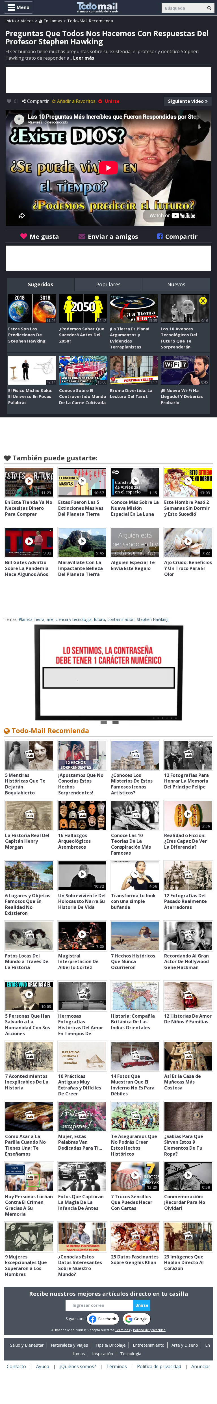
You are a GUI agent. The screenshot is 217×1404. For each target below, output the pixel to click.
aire (50, 619)
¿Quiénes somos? (77, 1366)
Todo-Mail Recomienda (90, 20)
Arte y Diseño (185, 1345)
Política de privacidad (149, 1330)
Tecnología (130, 1353)
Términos (122, 1330)
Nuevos (176, 284)
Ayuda (42, 1366)
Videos (27, 20)
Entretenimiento (148, 1345)
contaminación (120, 619)
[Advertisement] (108, 80)
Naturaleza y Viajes (69, 1345)
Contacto (16, 1366)
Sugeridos (40, 284)
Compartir (38, 101)
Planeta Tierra (31, 619)
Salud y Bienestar (27, 1345)
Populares (108, 284)
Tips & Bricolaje (110, 1345)
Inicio (10, 20)
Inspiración (102, 1353)
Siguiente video (186, 101)
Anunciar (200, 1366)
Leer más (83, 58)
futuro (99, 619)
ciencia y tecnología (74, 619)
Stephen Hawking (152, 619)
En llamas (52, 20)
